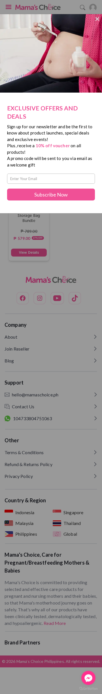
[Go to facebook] (88, 678)
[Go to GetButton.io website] (88, 688)
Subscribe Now (51, 194)
